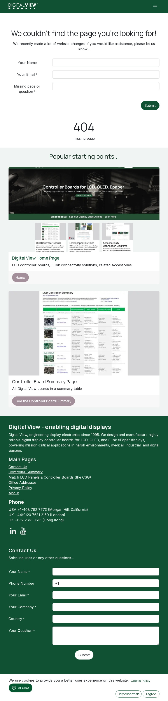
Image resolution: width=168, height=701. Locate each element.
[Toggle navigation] (155, 6)
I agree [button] (151, 694)
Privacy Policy (20, 488)
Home (20, 277)
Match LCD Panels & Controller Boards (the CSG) (50, 477)
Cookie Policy (140, 681)
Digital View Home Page (36, 258)
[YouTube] (23, 531)
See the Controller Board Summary (43, 401)
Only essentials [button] (128, 694)
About (14, 493)
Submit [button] (150, 105)
